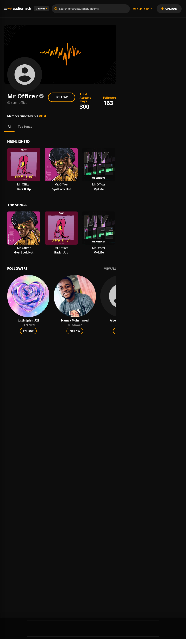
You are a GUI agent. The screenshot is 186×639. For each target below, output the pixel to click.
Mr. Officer (24, 184)
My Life (99, 189)
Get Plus (41, 8)
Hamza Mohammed (75, 320)
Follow (61, 97)
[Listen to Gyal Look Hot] (61, 164)
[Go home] (19, 8)
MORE (42, 116)
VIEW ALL (110, 269)
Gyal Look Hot (61, 189)
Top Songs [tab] (25, 127)
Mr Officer (98, 184)
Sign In (148, 8)
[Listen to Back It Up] (23, 164)
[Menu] (5, 9)
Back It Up (24, 189)
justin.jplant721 (28, 320)
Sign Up (137, 8)
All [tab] (9, 127)
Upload (171, 9)
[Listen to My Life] (98, 164)
